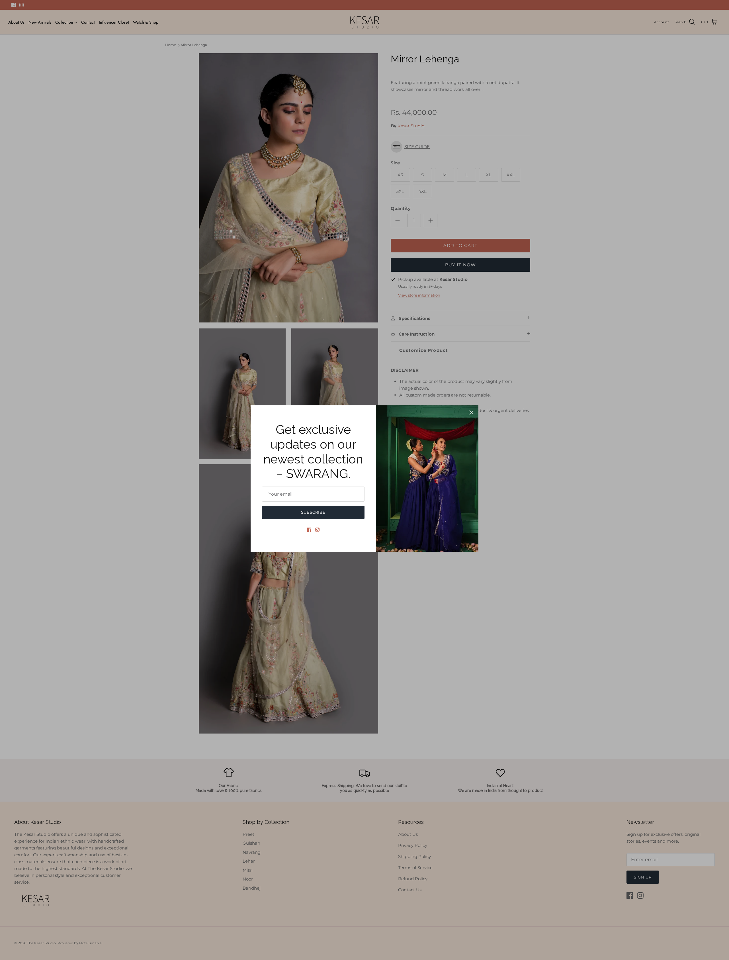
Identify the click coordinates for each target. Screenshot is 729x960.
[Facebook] (309, 530)
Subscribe (313, 512)
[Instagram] (317, 530)
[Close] (471, 412)
